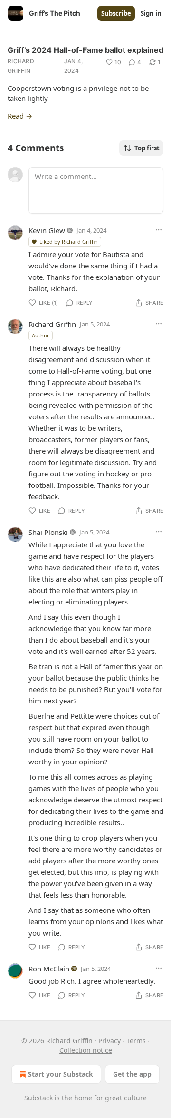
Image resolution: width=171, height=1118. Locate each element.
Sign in (151, 13)
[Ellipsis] (158, 229)
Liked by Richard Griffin (68, 241)
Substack (38, 1097)
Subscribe (116, 13)
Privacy (109, 1040)
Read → (20, 115)
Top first (147, 148)
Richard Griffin (21, 66)
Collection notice (85, 1050)
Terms (136, 1040)
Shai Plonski (48, 532)
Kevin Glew (46, 230)
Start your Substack (60, 1073)
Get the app (132, 1073)
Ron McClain (48, 968)
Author (40, 335)
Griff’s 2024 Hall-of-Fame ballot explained (85, 50)
